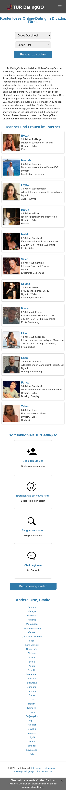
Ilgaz (31, 720)
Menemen (31, 674)
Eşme (32, 741)
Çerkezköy (31, 649)
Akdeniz (32, 619)
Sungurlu (32, 687)
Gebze (31, 632)
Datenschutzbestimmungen (43, 768)
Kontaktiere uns (44, 771)
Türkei (31, 754)
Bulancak (32, 682)
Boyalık (32, 729)
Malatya (32, 611)
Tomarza (31, 733)
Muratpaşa (32, 624)
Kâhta (32, 666)
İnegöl (31, 640)
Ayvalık (32, 670)
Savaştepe (31, 750)
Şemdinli (31, 708)
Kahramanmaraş (32, 628)
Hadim (31, 703)
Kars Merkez (32, 645)
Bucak (31, 695)
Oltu (32, 699)
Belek (32, 661)
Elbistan (32, 653)
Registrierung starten (33, 586)
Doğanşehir (32, 716)
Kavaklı (32, 678)
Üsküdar (31, 615)
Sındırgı (32, 745)
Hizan (32, 712)
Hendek (32, 691)
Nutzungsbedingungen (24, 771)
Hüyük (31, 737)
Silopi (32, 657)
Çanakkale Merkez (32, 636)
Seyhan (32, 607)
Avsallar (32, 724)
